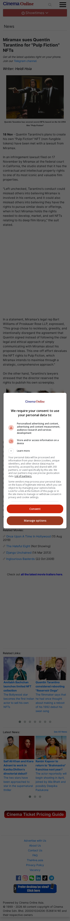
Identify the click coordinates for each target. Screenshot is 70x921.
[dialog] (35, 460)
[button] (35, 451)
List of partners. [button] (23, 476)
